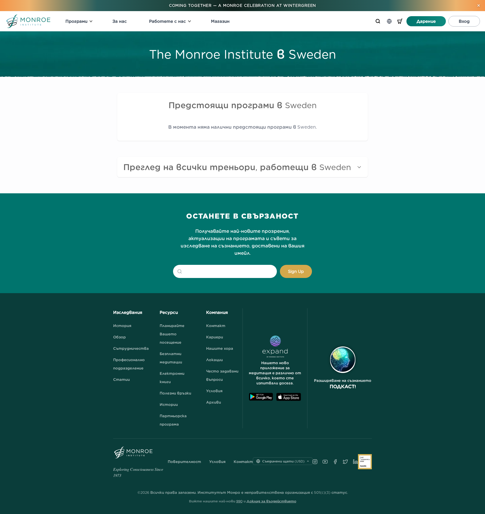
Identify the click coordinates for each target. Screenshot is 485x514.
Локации (214, 360)
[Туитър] (345, 461)
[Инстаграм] (315, 461)
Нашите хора (219, 348)
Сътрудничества (131, 348)
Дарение (426, 21)
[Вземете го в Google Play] (261, 397)
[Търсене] (378, 21)
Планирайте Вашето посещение (172, 334)
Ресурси (169, 312)
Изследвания (127, 312)
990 (239, 501)
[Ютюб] (325, 461)
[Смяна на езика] (389, 21)
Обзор (119, 337)
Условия (214, 391)
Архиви (213, 402)
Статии (121, 379)
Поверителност (184, 461)
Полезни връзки (175, 393)
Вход (464, 21)
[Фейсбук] (335, 461)
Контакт (215, 326)
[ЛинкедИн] (355, 461)
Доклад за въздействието (271, 501)
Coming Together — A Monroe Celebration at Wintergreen (242, 5)
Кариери (214, 337)
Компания (217, 312)
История (122, 326)
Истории (169, 404)
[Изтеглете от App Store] (288, 397)
